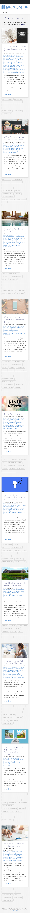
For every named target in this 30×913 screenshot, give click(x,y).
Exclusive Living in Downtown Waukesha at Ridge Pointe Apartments (15, 497)
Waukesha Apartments (14, 202)
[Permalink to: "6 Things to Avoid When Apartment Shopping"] (15, 650)
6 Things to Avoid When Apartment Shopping (15, 662)
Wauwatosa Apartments (7, 204)
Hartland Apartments (7, 187)
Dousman (6, 58)
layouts (24, 550)
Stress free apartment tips (8, 107)
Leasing (20, 462)
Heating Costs (14, 59)
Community (4, 279)
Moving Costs (7, 63)
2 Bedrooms (12, 625)
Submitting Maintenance (8, 384)
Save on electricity (9, 69)
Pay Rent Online (6, 287)
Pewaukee (6, 66)
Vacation (4, 202)
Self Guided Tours (6, 555)
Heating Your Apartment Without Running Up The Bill (15, 48)
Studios (25, 634)
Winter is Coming (18, 110)
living (14, 241)
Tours (14, 245)
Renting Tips (14, 68)
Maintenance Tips (21, 61)
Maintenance (22, 59)
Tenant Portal (12, 71)
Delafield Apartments (7, 185)
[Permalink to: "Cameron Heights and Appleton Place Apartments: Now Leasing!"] (15, 736)
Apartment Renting (9, 56)
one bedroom (5, 553)
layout (6, 592)
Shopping (20, 511)
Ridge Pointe (21, 553)
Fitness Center (13, 279)
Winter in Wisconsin (7, 110)
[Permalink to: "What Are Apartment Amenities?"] (15, 218)
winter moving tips (6, 113)
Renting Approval (14, 720)
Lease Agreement (14, 239)
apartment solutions (7, 102)
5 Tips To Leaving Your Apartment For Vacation (15, 138)
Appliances (4, 714)
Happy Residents (22, 459)
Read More (7, 94)
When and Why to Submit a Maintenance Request (14, 319)
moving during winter (7, 894)
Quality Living (20, 66)
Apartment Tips (19, 56)
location (4, 802)
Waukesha (14, 72)
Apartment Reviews (20, 236)
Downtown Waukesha (7, 550)
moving (20, 62)
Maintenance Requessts (7, 282)
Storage (14, 149)
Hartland (6, 59)
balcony (16, 796)
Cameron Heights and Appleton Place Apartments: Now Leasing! (13, 750)
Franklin (18, 58)
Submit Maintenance (20, 69)
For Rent (12, 58)
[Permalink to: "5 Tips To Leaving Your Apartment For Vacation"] (15, 126)
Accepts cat (5, 794)
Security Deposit (20, 594)
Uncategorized (16, 333)
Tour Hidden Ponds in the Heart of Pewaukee (15, 584)
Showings (15, 555)
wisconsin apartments (7, 637)
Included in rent (16, 799)
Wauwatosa (7, 152)
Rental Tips (17, 375)
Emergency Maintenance (7, 717)
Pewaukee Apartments (7, 193)
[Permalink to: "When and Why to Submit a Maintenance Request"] (15, 306)
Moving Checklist (6, 285)
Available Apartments (7, 796)
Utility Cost (7, 72)
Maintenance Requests (10, 61)
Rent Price (7, 68)
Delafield (12, 367)
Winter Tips (21, 72)
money (16, 62)
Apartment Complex (6, 456)
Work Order (5, 390)
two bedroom (19, 817)
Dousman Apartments (19, 185)
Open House (14, 242)
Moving (4, 465)
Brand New (21, 238)
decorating (14, 670)
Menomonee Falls (8, 62)
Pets (22, 65)
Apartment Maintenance (18, 361)
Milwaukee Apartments (7, 190)
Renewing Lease (11, 465)
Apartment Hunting (7, 544)
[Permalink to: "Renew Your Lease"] (15, 403)
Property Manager (6, 814)
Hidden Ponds (20, 591)
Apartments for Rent (17, 182)
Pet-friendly (17, 65)
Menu (6, 12)
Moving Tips (15, 63)
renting (12, 105)
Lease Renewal (8, 241)
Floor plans (17, 550)
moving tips (5, 720)
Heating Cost (5, 105)
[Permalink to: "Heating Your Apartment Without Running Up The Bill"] (15, 35)
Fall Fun (21, 327)
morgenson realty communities (9, 808)
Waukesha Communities (20, 561)
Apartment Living (14, 55)
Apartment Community (19, 706)
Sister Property (20, 468)
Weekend (14, 152)
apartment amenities (7, 99)
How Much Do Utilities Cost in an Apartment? (14, 845)
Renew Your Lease (12, 414)
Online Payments (8, 65)
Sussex (6, 71)
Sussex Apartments (21, 199)
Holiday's (13, 891)
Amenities (6, 55)
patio (12, 811)
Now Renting (18, 190)
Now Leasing (21, 808)
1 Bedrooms (4, 625)
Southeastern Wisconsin (8, 196)
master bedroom (12, 802)
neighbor (13, 509)
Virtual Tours (8, 246)
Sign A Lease (12, 468)
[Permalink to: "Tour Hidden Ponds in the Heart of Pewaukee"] (15, 573)
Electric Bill (5, 891)
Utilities (19, 71)
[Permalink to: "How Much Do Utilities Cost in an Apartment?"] (15, 833)
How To (4, 462)
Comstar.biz (15, 910)
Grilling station (6, 799)
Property (13, 66)
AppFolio (15, 238)
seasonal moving (20, 105)
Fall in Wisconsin (20, 367)
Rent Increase (21, 465)
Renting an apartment (7, 290)
